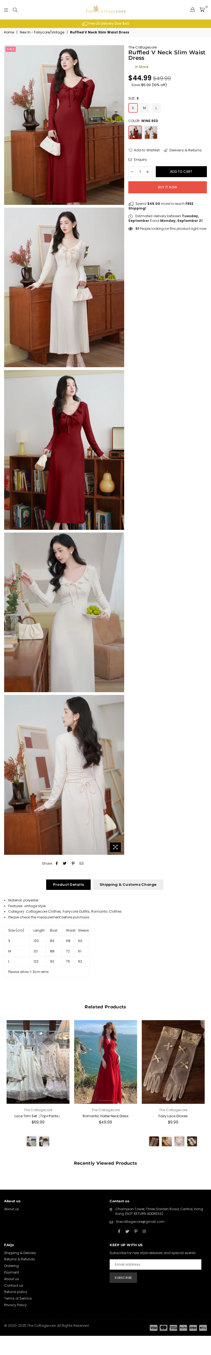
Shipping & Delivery (20, 1253)
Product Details (68, 884)
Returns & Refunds (19, 1259)
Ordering (11, 1265)
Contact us (13, 1285)
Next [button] (202, 1087)
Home (9, 32)
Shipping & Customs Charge (128, 884)
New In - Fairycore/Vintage (42, 32)
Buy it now (167, 187)
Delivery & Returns (185, 150)
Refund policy (15, 1291)
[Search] (15, 9)
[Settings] (192, 9)
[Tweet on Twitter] (65, 863)
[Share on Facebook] (56, 863)
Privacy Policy (15, 1305)
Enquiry (140, 159)
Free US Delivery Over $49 (108, 23)
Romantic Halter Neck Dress (106, 1116)
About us (11, 1209)
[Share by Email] (81, 863)
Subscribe (123, 1277)
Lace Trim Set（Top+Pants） (38, 1116)
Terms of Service (18, 1298)
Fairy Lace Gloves (173, 1116)
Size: (133, 98)
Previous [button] (9, 1087)
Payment (11, 1272)
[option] (105, 23)
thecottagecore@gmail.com (140, 1221)
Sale (10, 49)
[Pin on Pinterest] (73, 863)
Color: (143, 121)
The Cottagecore (142, 47)
